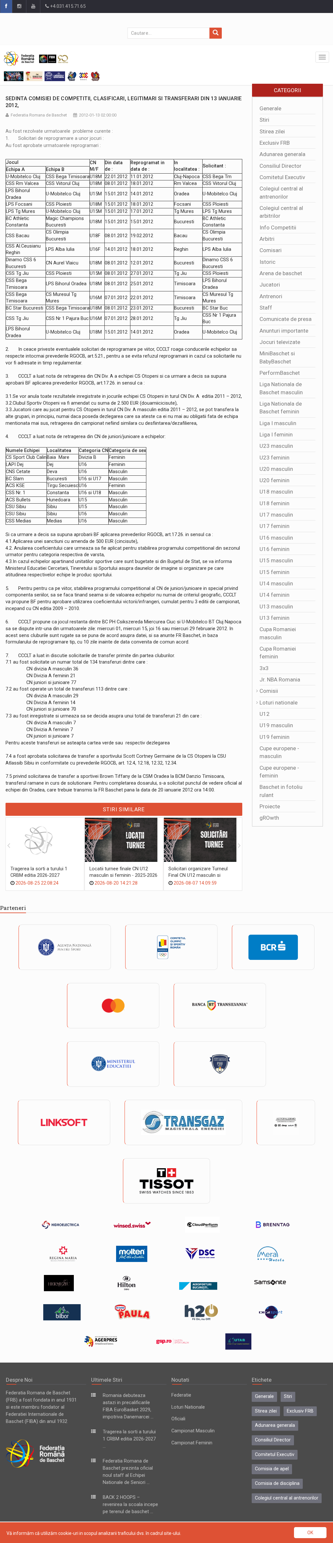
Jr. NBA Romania (280, 679)
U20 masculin (276, 469)
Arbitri (267, 239)
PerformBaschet (280, 373)
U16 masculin (276, 537)
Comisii (269, 691)
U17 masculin (276, 514)
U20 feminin (274, 480)
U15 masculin (276, 560)
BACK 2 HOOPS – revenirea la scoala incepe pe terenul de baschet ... (130, 1504)
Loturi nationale (279, 702)
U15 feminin (274, 572)
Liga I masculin (278, 423)
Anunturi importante (284, 330)
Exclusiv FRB (275, 143)
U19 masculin (276, 725)
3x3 (264, 668)
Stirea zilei (272, 131)
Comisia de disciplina (277, 1483)
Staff (266, 307)
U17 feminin (274, 526)
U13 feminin (274, 618)
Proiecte (270, 806)
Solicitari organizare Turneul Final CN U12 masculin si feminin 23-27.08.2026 (198, 875)
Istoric (267, 262)
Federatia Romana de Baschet (39, 115)
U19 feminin (274, 737)
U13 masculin (276, 606)
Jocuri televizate (280, 342)
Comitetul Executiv (282, 177)
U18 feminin (274, 503)
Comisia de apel (272, 1469)
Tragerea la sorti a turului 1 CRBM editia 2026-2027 (38, 872)
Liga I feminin (276, 434)
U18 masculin (276, 491)
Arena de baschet (281, 273)
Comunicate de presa (286, 319)
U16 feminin (274, 549)
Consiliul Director (280, 166)
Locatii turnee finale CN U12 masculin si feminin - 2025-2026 (123, 872)
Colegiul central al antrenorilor (286, 1498)
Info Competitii (278, 227)
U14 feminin (274, 595)
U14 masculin (276, 583)
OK (310, 1532)
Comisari (271, 250)
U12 (265, 714)
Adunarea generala (282, 154)
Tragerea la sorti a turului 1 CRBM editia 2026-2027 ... (129, 1439)
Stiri (264, 119)
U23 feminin (274, 457)
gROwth (269, 817)
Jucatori (270, 284)
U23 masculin (276, 446)
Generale (270, 108)
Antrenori (271, 296)
